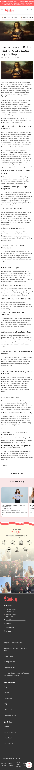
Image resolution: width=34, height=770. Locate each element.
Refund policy (8, 738)
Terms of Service (10, 732)
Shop (5, 687)
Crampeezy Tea (9, 667)
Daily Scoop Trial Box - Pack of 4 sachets (15, 649)
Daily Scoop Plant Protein (10, 17)
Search (6, 727)
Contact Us (8, 709)
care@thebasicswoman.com (15, 620)
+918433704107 (11, 609)
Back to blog (18, 473)
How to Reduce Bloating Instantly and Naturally (13, 506)
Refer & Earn (8, 744)
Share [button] (5, 465)
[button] (27, 10)
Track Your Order (10, 715)
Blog (5, 704)
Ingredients (8, 698)
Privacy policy (11, 764)
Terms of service (18, 764)
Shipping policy (26, 764)
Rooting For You (9, 662)
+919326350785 (11, 611)
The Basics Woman (13, 758)
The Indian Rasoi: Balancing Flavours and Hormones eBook (16, 674)
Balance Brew (8, 656)
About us (7, 693)
